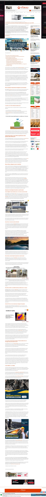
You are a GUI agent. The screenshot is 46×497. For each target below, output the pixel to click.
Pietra (37, 111)
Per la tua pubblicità (23, 491)
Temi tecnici (12, 12)
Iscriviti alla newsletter (30, 0)
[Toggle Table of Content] (5, 54)
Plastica (37, 112)
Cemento (32, 114)
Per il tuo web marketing (24, 0)
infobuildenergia (7, 0)
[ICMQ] (33, 146)
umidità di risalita (20, 330)
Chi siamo (17, 491)
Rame (37, 114)
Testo (18, 305)
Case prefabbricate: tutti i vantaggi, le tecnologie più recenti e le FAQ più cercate (34, 36)
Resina (37, 115)
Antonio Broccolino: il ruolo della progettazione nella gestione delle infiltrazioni (15, 56)
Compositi (32, 116)
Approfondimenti (21, 12)
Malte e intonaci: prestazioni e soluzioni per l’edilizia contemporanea (35, 50)
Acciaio (32, 109)
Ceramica (32, 115)
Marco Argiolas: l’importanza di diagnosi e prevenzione (12, 55)
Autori (19, 491)
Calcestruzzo (32, 112)
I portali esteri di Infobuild (17, 0)
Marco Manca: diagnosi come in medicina (10, 57)
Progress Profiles (16, 343)
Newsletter (39, 12)
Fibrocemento (38, 109)
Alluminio (32, 110)
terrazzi (18, 110)
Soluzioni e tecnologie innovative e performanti (11, 58)
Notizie (14, 12)
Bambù (32, 111)
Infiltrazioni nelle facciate (9, 112)
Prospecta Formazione (21, 67)
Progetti (25, 12)
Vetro (37, 117)
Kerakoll (15, 223)
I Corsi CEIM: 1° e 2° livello (9, 65)
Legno (37, 110)
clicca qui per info (7, 35)
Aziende (6, 12)
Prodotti (9, 12)
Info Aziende (17, 12)
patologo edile (10, 89)
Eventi (33, 12)
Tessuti (37, 116)
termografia (25, 178)
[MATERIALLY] (38, 141)
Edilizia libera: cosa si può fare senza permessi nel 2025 (35, 63)
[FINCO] (38, 146)
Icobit (15, 193)
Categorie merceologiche (29, 12)
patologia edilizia (26, 138)
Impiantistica (32, 92)
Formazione (36, 12)
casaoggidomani (12, 0)
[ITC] (33, 141)
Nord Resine (15, 257)
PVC (36, 113)
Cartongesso (32, 113)
